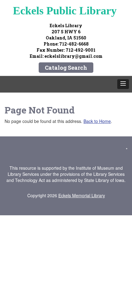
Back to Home (97, 121)
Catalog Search (66, 67)
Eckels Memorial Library (81, 195)
